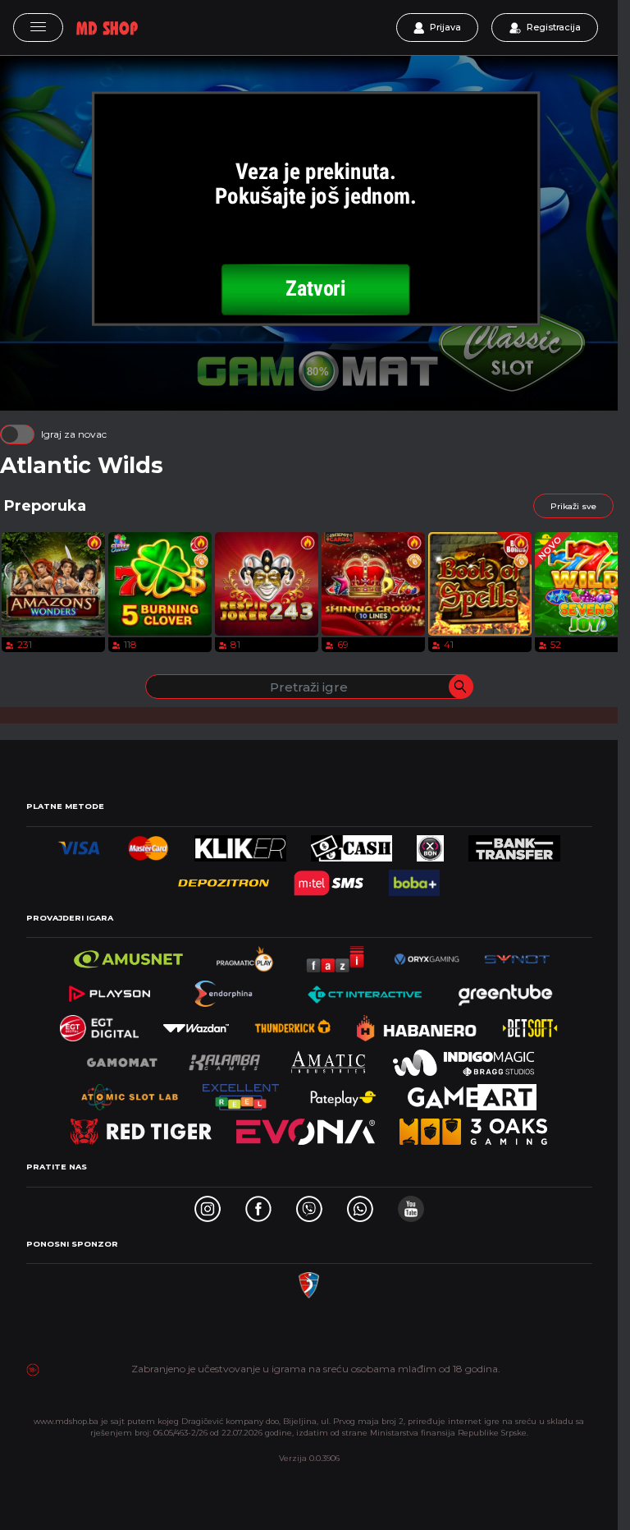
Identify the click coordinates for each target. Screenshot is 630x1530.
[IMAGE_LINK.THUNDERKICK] (293, 1023)
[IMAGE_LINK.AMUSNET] (128, 954)
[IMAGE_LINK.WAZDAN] (196, 1023)
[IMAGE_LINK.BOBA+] (414, 878)
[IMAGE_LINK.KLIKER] (240, 844)
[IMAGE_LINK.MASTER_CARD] (148, 844)
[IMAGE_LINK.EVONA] (305, 1127)
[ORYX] (426, 954)
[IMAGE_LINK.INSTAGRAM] (207, 1204)
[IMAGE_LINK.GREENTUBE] (505, 989)
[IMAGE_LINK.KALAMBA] (224, 1058)
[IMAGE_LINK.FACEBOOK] (258, 1204)
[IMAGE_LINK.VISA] (79, 844)
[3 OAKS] (473, 1127)
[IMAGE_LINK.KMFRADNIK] (308, 1280)
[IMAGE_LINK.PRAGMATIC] (246, 954)
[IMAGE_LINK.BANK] (514, 844)
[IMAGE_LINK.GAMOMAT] (122, 1058)
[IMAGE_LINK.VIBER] (309, 1204)
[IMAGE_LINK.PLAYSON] (109, 989)
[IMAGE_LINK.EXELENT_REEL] (240, 1092)
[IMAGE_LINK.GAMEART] (472, 1092)
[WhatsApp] (360, 1204)
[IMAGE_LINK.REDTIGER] (141, 1127)
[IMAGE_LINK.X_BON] (430, 844)
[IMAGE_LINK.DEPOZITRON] (223, 878)
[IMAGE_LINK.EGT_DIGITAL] (100, 1023)
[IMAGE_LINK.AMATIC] (328, 1058)
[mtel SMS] (329, 878)
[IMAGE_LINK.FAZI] (336, 954)
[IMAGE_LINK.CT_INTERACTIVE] (364, 989)
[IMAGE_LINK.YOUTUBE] (411, 1204)
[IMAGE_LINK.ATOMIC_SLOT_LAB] (130, 1092)
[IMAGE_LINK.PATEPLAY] (343, 1092)
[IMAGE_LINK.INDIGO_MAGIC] (463, 1058)
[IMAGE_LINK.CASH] (351, 844)
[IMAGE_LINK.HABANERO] (417, 1023)
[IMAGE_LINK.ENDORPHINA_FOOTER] (225, 989)
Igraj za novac (74, 434)
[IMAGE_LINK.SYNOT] (517, 954)
